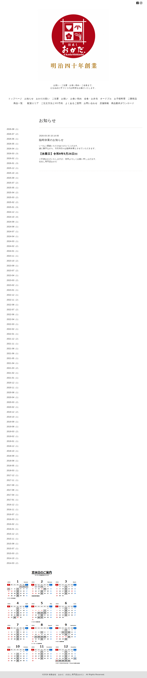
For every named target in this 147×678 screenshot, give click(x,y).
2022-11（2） (13, 300)
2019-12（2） (13, 412)
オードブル (106, 98)
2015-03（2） (13, 553)
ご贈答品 (132, 98)
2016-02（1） (13, 524)
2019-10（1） (13, 417)
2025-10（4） (13, 173)
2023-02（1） (13, 285)
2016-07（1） (13, 514)
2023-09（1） (13, 266)
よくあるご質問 (73, 103)
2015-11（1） (13, 539)
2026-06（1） (13, 139)
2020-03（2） (13, 402)
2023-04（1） (13, 275)
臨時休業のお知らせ (51, 140)
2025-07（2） (13, 183)
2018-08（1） (13, 461)
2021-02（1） (13, 373)
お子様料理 (119, 98)
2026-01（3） (13, 163)
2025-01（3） (13, 207)
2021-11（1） (13, 344)
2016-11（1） (13, 509)
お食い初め (76, 98)
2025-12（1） (13, 168)
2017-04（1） (13, 495)
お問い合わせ (90, 103)
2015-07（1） (13, 548)
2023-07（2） (13, 271)
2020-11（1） (13, 388)
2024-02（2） (13, 246)
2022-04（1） (13, 319)
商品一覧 (20, 103)
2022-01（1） (13, 334)
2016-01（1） (13, 529)
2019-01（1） (13, 441)
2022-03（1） (13, 324)
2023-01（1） (13, 290)
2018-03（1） (13, 470)
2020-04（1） (13, 397)
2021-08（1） (13, 349)
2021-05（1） (13, 358)
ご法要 (55, 98)
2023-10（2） (13, 261)
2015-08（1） (13, 544)
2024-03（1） (13, 241)
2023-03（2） (13, 280)
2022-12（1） (13, 295)
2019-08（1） (13, 427)
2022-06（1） (13, 314)
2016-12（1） (13, 505)
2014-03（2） (13, 563)
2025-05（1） (13, 188)
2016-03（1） (13, 519)
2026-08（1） (13, 129)
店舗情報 (104, 103)
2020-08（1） (13, 392)
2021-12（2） (13, 339)
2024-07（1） (13, 231)
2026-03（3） (13, 153)
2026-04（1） (13, 149)
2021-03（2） (13, 368)
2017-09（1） (13, 485)
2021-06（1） (13, 353)
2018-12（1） (13, 446)
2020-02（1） (13, 407)
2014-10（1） (13, 558)
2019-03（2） (13, 431)
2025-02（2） (13, 202)
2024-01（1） (13, 251)
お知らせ (29, 98)
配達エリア (33, 103)
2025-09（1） (13, 178)
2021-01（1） (13, 378)
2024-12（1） (13, 212)
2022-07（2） (13, 310)
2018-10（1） (13, 451)
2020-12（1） (13, 383)
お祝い (64, 98)
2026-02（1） (13, 158)
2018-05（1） (13, 466)
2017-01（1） (13, 500)
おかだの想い (43, 98)
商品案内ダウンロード (122, 103)
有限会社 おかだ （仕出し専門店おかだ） (67, 675)
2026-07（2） (13, 134)
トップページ (15, 98)
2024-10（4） (13, 217)
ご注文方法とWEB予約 (52, 103)
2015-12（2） (13, 534)
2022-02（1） (13, 329)
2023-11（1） (13, 256)
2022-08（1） (13, 305)
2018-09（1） (13, 456)
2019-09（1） (13, 422)
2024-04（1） (13, 236)
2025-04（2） (13, 192)
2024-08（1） (13, 227)
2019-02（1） (13, 436)
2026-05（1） (13, 144)
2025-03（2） (13, 197)
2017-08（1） (13, 490)
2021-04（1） (13, 363)
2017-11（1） (13, 480)
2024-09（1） (13, 222)
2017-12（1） (13, 475)
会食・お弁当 (91, 98)
